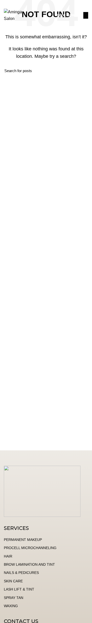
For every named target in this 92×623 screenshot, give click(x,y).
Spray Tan (13, 598)
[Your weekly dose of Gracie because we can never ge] (46, 398)
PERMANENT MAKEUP (23, 540)
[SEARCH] (81, 71)
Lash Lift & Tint (19, 589)
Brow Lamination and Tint (29, 564)
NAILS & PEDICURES (21, 573)
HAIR (8, 556)
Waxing (11, 606)
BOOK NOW (66, 15)
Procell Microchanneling (30, 548)
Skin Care (13, 581)
